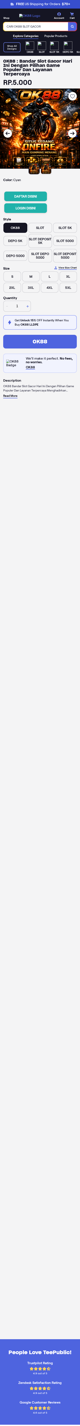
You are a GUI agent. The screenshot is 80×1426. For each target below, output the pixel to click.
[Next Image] (72, 133)
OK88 (40, 341)
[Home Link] (29, 16)
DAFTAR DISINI (25, 196)
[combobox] (35, 26)
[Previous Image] (7, 133)
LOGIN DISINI (26, 208)
